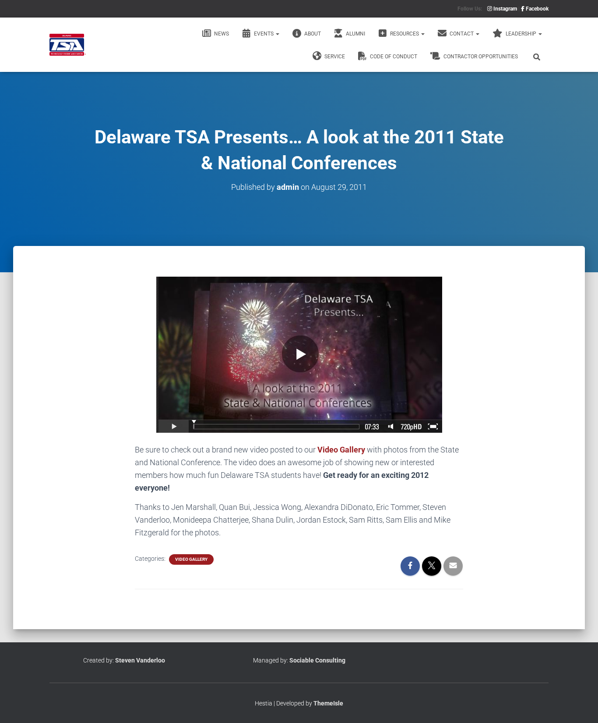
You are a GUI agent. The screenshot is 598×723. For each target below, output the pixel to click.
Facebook (536, 9)
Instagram (504, 9)
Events (264, 34)
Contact (461, 34)
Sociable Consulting (317, 660)
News (221, 34)
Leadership (521, 34)
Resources (404, 34)
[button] (277, 34)
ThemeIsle (328, 703)
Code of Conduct (393, 56)
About (312, 34)
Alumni (355, 34)
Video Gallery (341, 449)
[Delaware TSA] (67, 45)
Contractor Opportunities (480, 56)
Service (334, 56)
